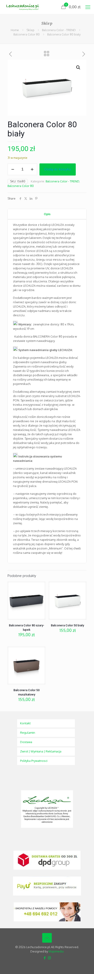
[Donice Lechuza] (24, 7)
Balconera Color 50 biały (67, 625)
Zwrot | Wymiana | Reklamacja (40, 751)
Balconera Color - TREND (59, 30)
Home (15, 30)
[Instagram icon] (49, 958)
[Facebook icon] (44, 958)
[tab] (47, 214)
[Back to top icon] (47, 938)
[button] (78, 67)
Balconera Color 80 (26, 34)
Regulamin (27, 732)
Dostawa (26, 742)
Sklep (30, 30)
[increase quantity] (32, 169)
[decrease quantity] (13, 169)
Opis (47, 214)
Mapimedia (56, 951)
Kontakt (25, 723)
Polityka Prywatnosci (33, 761)
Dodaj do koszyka (57, 169)
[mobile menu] (88, 7)
